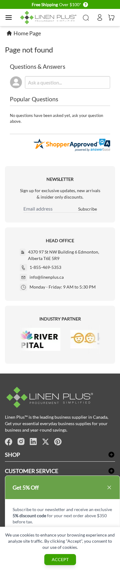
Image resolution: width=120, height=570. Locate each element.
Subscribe (87, 208)
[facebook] (8, 441)
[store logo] (49, 17)
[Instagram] (21, 441)
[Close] (109, 487)
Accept (60, 559)
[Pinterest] (58, 441)
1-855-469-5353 (45, 267)
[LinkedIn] (33, 441)
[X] (45, 441)
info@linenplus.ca (47, 277)
